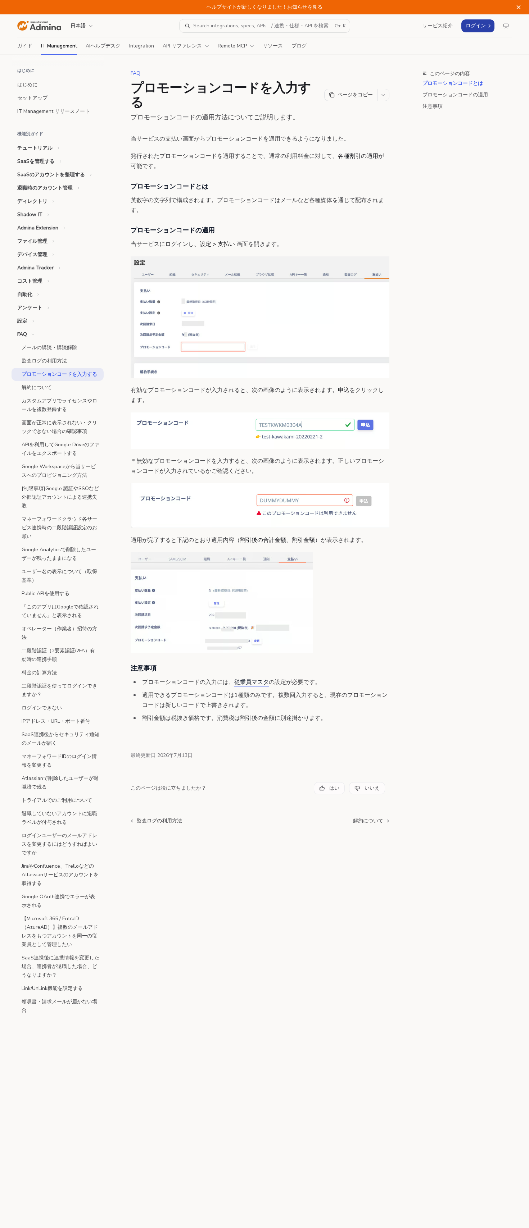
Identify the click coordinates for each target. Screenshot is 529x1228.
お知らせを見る (304, 7)
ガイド (24, 45)
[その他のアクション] (383, 95)
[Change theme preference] (506, 26)
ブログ (299, 45)
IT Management (59, 45)
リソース (273, 45)
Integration (141, 45)
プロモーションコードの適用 (455, 94)
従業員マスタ (251, 682)
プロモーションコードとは (452, 83)
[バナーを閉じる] (518, 7)
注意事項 (432, 106)
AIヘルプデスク (103, 45)
